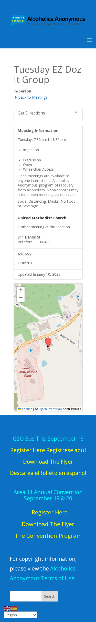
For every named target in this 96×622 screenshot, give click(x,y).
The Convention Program (48, 535)
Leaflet (26, 409)
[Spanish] (13, 608)
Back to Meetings (32, 97)
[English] (7, 608)
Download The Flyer (48, 524)
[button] (46, 339)
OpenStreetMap (50, 409)
